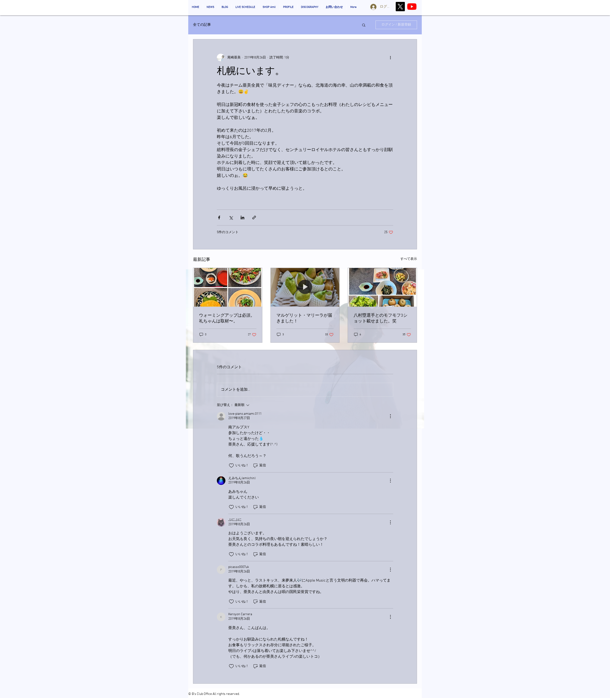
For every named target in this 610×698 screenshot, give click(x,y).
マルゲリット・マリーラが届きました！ (304, 318)
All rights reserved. (226, 694)
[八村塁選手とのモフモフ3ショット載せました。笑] (382, 287)
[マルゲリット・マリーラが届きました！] (305, 287)
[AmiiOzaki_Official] (412, 6)
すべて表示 (408, 259)
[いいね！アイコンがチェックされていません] (231, 465)
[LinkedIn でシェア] (242, 217)
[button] (363, 25)
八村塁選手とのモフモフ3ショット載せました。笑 (380, 318)
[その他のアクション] (390, 57)
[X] (400, 6)
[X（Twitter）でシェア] (231, 217)
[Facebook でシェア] (219, 217)
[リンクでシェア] (254, 217)
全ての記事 (202, 25)
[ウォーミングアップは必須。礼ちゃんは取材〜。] (227, 287)
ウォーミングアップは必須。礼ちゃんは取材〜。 (227, 318)
